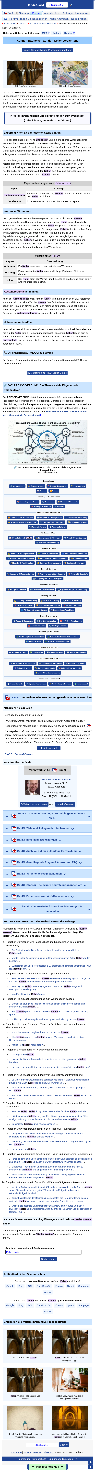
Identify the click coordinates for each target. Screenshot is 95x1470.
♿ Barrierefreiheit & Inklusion (74, 554)
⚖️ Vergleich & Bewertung (76, 518)
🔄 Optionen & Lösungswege (49, 518)
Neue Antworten (59, 18)
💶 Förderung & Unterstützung (34, 610)
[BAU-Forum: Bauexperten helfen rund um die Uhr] (5, 19)
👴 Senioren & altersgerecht (49, 563)
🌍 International (81, 684)
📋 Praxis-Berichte (15, 684)
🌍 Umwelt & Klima (34, 641)
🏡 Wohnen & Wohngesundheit (21, 554)
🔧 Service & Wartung (72, 601)
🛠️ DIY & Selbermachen (46, 621)
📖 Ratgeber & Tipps (17, 652)
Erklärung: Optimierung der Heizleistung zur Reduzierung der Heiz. (48, 1019)
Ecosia (59, 1286)
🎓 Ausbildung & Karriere (60, 684)
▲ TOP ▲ (90, 1461)
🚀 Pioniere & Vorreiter (75, 663)
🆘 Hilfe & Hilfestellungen (71, 621)
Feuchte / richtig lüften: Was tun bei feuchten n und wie (49, 1111)
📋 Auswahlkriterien (57, 527)
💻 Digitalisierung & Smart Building (72, 590)
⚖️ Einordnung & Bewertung (52, 522)
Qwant (70, 1286)
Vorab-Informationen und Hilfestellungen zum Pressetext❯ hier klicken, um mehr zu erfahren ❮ (48, 118)
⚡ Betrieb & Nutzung (50, 601)
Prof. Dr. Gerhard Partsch (19, 754)
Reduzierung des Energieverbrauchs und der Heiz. (40, 1032)
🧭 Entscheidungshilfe (77, 522)
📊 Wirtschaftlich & (20, 538)
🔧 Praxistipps (48, 502)
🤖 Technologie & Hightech (50, 663)
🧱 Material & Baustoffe (78, 574)
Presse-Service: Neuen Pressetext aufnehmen (47, 50)
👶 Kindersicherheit (79, 558)
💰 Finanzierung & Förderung (48, 538)
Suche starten (48, 1259)
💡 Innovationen (78, 486)
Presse (36, 13)
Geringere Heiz (23, 1054)
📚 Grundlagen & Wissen (27, 502)
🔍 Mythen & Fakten (37, 527)
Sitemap (48, 1452)
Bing (20, 1286)
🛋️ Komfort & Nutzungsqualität (21, 558)
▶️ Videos (54, 491)
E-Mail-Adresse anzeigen (34, 804)
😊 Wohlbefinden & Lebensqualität (52, 558)
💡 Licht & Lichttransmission (47, 673)
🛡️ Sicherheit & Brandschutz (42, 590)
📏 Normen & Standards (45, 668)
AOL (30, 1286)
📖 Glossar (41, 491)
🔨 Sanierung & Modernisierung (20, 574)
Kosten (68, 33)
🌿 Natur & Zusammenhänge (57, 641)
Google (10, 1286)
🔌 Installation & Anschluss (62, 610)
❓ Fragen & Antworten (57, 486)
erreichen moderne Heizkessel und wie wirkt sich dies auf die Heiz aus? (51, 1067)
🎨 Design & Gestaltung (74, 563)
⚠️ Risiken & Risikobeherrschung (22, 522)
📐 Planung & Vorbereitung (25, 601)
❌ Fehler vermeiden (36, 626)
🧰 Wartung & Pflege (72, 605)
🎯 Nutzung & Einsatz (23, 605)
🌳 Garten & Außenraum (48, 554)
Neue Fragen (79, 18)
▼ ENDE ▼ (90, 1466)
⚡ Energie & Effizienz (17, 590)
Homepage (81, 13)
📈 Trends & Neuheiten (76, 652)
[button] (48, 748)
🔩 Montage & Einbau (58, 626)
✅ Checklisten (36, 652)
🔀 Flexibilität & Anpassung (48, 605)
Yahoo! (47, 1292)
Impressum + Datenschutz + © (47, 1459)
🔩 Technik (59, 507)
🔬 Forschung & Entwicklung (23, 663)
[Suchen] (71, 4)
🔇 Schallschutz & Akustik (70, 668)
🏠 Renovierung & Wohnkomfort (51, 574)
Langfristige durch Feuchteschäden (33, 1124)
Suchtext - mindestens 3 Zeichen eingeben (29, 1248)
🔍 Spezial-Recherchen (36, 684)
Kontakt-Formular (65, 804)
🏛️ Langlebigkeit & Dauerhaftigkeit (47, 579)
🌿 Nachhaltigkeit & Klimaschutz (30, 637)
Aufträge (68, 13)
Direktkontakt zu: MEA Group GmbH (47, 372)
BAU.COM (36, 5)
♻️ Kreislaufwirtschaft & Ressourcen (63, 637)
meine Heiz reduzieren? (27, 1045)
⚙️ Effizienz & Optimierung (47, 543)
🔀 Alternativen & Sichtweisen (20, 518)
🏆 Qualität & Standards (68, 502)
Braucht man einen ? (25, 1358)
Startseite (16, 1452)
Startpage (83, 1286)
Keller (56, 33)
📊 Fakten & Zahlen (55, 652)
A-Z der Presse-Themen (43, 23)
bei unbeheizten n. (24, 1149)
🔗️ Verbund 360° (17, 486)
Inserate (52, 13)
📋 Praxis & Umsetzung (23, 621)
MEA (44, 33)
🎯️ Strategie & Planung (41, 507)
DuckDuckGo (44, 1286)
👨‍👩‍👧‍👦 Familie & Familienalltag (22, 563)
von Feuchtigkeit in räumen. (29, 994)
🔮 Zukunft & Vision (22, 668)
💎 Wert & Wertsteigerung (75, 538)
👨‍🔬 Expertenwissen (36, 486)
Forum (28, 18)
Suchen (64, 1444)
